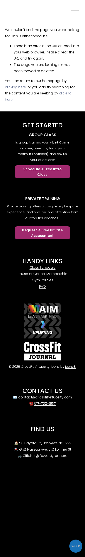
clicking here (15, 87)
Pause (23, 273)
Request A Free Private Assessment (42, 233)
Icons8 (70, 366)
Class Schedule (43, 267)
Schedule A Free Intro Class (42, 172)
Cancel (39, 273)
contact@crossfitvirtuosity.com (45, 397)
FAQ (42, 286)
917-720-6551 (45, 403)
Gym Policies (42, 280)
